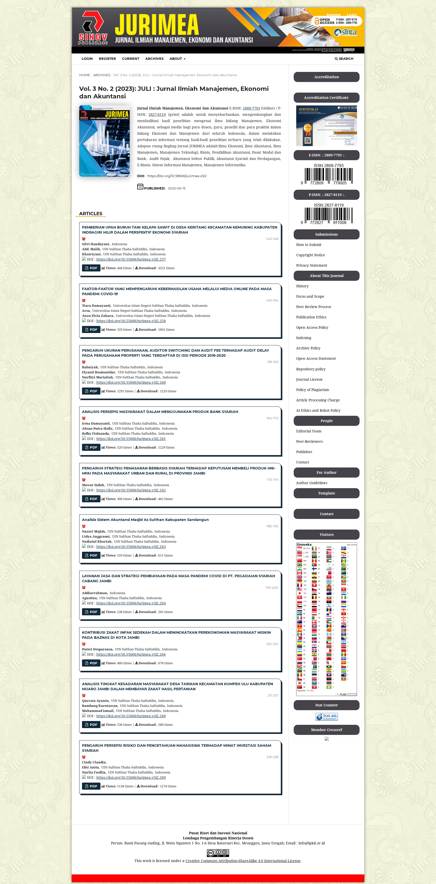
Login (87, 59)
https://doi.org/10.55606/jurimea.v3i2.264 (131, 603)
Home (84, 75)
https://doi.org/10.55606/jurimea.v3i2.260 (131, 382)
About (176, 59)
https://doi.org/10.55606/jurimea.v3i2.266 (131, 654)
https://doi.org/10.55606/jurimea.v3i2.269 (131, 777)
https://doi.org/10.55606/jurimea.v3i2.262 (131, 490)
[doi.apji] (327, 739)
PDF (93, 268)
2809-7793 (251, 108)
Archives (154, 59)
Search (345, 59)
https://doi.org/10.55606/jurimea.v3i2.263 (131, 546)
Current (130, 59)
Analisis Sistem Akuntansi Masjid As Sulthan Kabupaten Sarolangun (145, 519)
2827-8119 (157, 114)
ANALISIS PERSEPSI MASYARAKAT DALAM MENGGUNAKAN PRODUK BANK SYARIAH (160, 411)
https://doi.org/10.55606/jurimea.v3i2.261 (131, 438)
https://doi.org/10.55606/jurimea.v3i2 (176, 176)
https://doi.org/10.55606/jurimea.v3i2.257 (131, 259)
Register (107, 59)
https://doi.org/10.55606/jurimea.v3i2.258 (131, 320)
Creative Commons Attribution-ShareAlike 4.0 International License (243, 860)
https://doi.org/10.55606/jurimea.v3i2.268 (131, 715)
